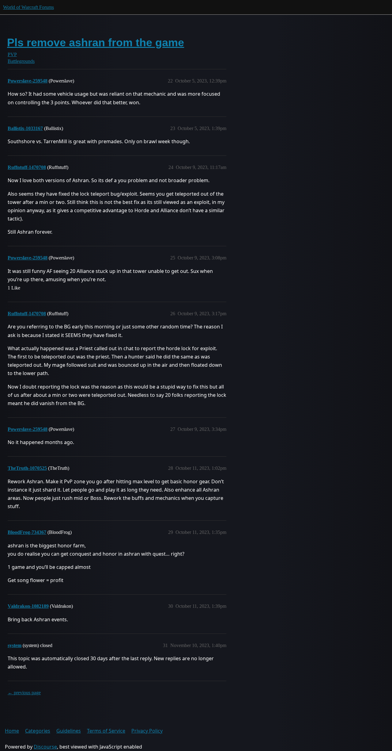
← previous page (24, 692)
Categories (37, 730)
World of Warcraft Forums (28, 7)
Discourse (45, 746)
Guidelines (68, 730)
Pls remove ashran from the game (95, 42)
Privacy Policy (147, 730)
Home (12, 730)
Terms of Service (106, 730)
